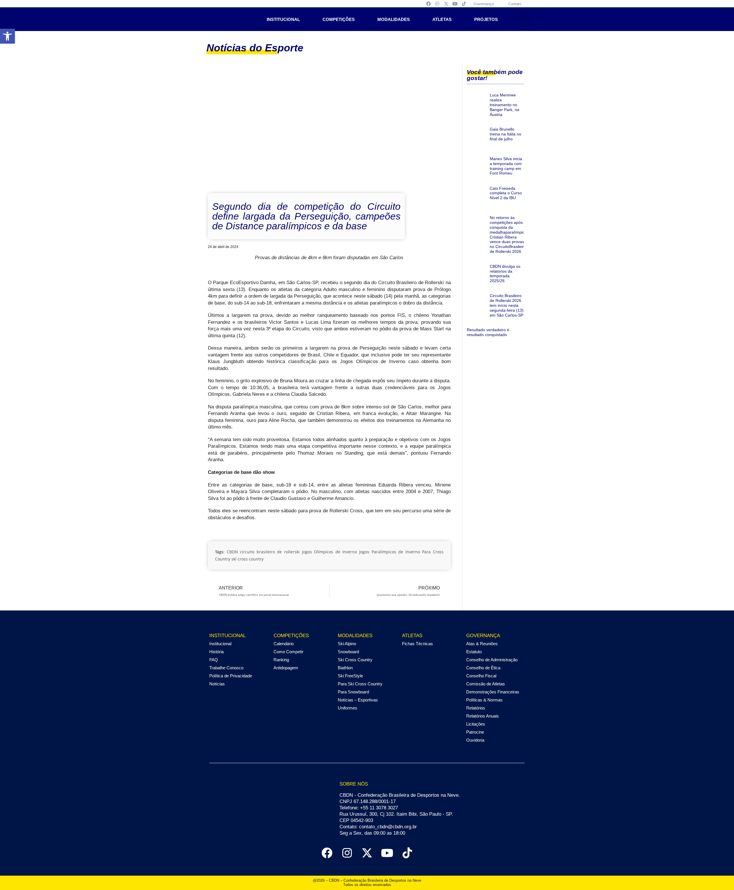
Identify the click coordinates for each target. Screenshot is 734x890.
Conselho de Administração (492, 659)
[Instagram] (437, 3)
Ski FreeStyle (350, 675)
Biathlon (345, 667)
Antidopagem (286, 667)
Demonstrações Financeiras (492, 691)
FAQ (213, 659)
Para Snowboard (353, 691)
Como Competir (288, 651)
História (216, 651)
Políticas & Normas (484, 699)
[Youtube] (455, 3)
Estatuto (474, 651)
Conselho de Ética (483, 667)
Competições (339, 19)
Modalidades (393, 19)
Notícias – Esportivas (358, 699)
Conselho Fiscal (481, 675)
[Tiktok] (464, 3)
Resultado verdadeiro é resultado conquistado (488, 332)
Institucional (283, 19)
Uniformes (347, 707)
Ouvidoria (475, 740)
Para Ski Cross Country (360, 683)
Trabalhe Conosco (226, 667)
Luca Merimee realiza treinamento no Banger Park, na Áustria (504, 105)
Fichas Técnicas (417, 643)
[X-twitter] (446, 3)
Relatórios (475, 707)
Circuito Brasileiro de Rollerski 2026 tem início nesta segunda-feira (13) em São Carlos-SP (507, 305)
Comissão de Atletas (485, 683)
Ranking (281, 659)
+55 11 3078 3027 (379, 807)
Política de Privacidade (230, 675)
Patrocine (475, 732)
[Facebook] (428, 3)
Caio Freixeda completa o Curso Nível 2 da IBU (506, 193)
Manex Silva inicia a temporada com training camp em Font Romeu (506, 165)
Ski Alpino (347, 643)
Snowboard (348, 651)
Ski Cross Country (355, 659)
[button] (7, 36)
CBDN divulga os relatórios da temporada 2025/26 (505, 273)
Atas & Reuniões (482, 643)
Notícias (217, 683)
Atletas (442, 19)
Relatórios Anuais (482, 715)
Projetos (486, 19)
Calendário (284, 643)
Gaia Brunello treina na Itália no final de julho (505, 134)
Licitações (475, 724)
